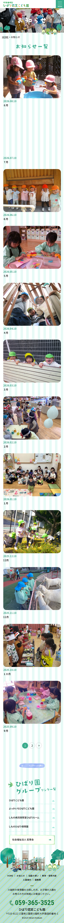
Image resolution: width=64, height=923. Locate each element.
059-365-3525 (34, 903)
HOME (5, 37)
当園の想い (33, 876)
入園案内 (27, 880)
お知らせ (21, 876)
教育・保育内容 (49, 876)
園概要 (38, 880)
